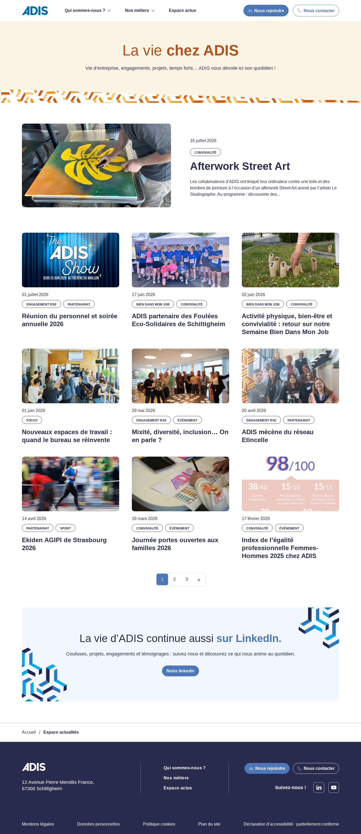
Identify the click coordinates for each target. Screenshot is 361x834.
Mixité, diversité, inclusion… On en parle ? (180, 435)
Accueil (29, 732)
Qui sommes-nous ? (185, 768)
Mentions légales (38, 824)
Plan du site (209, 824)
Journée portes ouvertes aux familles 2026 (175, 543)
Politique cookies (159, 824)
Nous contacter (319, 10)
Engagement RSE (41, 304)
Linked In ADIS (318, 787)
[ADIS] (37, 10)
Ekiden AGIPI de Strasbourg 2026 (64, 543)
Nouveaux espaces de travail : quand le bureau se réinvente (67, 435)
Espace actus (182, 10)
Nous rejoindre (269, 10)
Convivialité (205, 152)
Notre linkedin (180, 671)
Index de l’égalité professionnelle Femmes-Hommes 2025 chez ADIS (280, 547)
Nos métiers (176, 778)
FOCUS (32, 420)
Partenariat (79, 304)
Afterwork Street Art (240, 166)
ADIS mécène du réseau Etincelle (278, 435)
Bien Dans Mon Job (153, 304)
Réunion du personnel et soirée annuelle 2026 (69, 319)
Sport (65, 528)
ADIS (33, 770)
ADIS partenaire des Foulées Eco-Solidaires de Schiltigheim (178, 319)
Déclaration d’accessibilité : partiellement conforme (291, 824)
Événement (187, 420)
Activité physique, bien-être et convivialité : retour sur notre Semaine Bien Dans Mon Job (287, 323)
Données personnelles (98, 824)
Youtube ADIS (333, 787)
